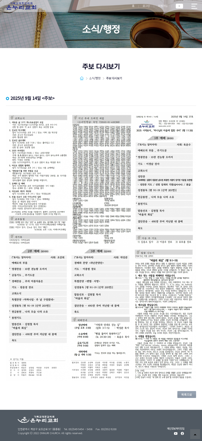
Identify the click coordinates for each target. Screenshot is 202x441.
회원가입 (162, 6)
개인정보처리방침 (175, 428)
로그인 (146, 6)
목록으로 (186, 394)
